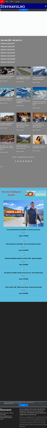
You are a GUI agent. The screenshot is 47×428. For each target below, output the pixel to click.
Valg (6, 1)
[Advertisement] (23, 24)
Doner (11, 1)
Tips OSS (17, 1)
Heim (2, 1)
